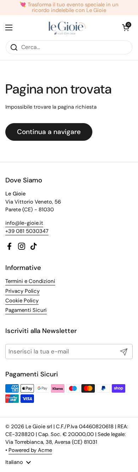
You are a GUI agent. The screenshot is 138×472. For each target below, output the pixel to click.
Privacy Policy (22, 291)
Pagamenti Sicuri (26, 310)
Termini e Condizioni (30, 281)
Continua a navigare (49, 131)
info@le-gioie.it (24, 222)
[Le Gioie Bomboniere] (67, 27)
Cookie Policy (22, 300)
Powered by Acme (30, 450)
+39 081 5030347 (26, 231)
